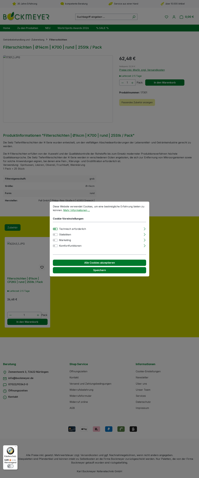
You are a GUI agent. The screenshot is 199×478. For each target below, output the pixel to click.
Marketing (65, 240)
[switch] (55, 234)
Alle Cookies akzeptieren (99, 262)
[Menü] (16, 447)
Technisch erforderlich (72, 229)
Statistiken (65, 234)
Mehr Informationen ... (76, 210)
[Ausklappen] (144, 228)
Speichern (99, 270)
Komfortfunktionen (70, 245)
